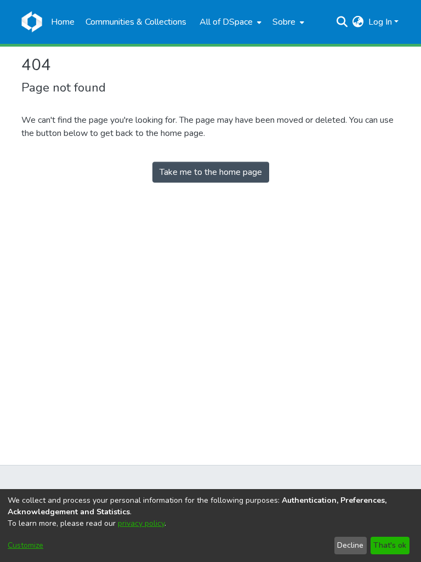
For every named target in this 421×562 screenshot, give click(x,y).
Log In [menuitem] (380, 22)
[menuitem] (229, 22)
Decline (350, 545)
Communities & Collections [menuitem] (136, 22)
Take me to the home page (211, 172)
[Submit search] (342, 22)
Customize (25, 545)
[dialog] (210, 525)
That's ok (389, 545)
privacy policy (141, 523)
